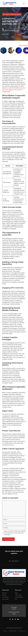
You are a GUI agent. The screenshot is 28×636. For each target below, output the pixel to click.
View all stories (23, 46)
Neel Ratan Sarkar (14, 30)
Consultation (5, 597)
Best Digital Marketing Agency (12, 14)
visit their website (7, 90)
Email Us (14, 609)
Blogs (16, 593)
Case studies (18, 595)
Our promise (5, 599)
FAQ (16, 599)
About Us (4, 593)
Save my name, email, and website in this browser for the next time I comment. (15, 533)
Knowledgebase (19, 597)
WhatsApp (14, 607)
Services (4, 595)
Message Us (15, 561)
